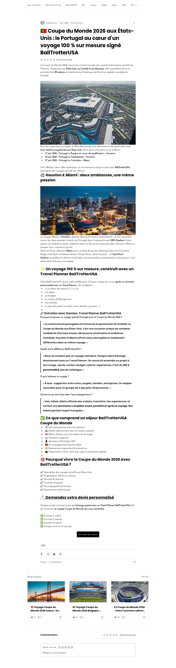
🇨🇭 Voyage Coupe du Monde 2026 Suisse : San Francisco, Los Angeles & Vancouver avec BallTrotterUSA (46, 608)
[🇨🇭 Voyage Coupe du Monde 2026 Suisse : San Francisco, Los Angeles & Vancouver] (46, 591)
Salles (114, 5)
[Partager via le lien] (60, 554)
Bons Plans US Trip (53, 5)
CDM (124, 5)
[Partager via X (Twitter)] (48, 554)
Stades (104, 5)
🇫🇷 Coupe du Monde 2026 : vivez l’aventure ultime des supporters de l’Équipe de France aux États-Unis (129, 608)
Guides (93, 5)
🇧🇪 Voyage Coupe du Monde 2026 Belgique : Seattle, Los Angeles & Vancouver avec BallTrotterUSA (86, 608)
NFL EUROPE (71, 5)
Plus (132, 5)
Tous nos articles (34, 5)
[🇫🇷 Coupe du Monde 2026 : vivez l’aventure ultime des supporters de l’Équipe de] (129, 591)
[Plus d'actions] (134, 22)
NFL (83, 5)
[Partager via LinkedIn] (54, 554)
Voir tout (145, 576)
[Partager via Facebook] (41, 554)
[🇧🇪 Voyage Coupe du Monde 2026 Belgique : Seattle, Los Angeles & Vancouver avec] (88, 591)
